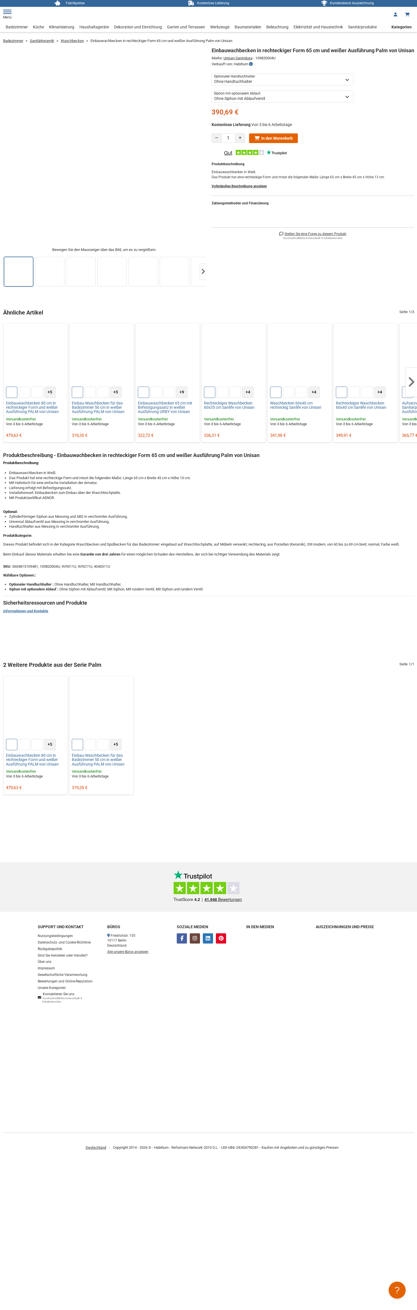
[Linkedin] (208, 938)
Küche (38, 27)
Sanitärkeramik (42, 41)
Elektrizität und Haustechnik (318, 27)
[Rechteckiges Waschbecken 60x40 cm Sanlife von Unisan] (365, 355)
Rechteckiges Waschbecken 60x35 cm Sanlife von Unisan (229, 405)
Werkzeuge (219, 27)
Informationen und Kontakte (25, 611)
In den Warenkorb (277, 138)
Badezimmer (17, 27)
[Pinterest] (221, 938)
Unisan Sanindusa (238, 58)
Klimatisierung (61, 27)
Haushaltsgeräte (94, 27)
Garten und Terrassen (186, 27)
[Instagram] (195, 938)
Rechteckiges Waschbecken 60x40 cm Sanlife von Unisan (361, 405)
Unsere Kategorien (52, 988)
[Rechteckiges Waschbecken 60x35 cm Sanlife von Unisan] (234, 355)
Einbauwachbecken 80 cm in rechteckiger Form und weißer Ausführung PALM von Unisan (32, 407)
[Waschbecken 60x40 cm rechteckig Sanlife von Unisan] (300, 355)
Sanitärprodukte (362, 27)
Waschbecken (72, 41)
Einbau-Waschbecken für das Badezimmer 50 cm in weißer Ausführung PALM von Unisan (98, 407)
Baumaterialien (248, 27)
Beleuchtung (277, 27)
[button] (203, 271)
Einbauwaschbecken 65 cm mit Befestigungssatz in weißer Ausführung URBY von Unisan (165, 407)
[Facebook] (182, 938)
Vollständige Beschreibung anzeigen (239, 186)
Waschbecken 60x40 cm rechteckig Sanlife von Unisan (295, 405)
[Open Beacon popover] (397, 1290)
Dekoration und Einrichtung (138, 27)
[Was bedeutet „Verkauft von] (251, 64)
